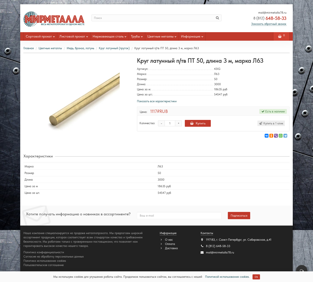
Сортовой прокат (39, 36)
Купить (200, 123)
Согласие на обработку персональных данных (53, 256)
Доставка (171, 248)
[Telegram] (285, 136)
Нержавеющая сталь (108, 36)
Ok (256, 276)
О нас (168, 239)
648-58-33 (269, 18)
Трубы (135, 36)
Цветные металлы (160, 36)
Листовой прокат (72, 36)
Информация (190, 36)
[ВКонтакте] (266, 136)
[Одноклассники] (271, 136)
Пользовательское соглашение (43, 265)
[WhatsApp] (281, 136)
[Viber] (276, 136)
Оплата (169, 244)
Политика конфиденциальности (43, 252)
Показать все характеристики (157, 101)
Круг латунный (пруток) (114, 48)
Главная (28, 48)
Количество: (147, 123)
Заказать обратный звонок (268, 24)
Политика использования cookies (44, 260)
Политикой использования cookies (227, 276)
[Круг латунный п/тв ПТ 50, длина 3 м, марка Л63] (77, 99)
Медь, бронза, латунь (80, 48)
